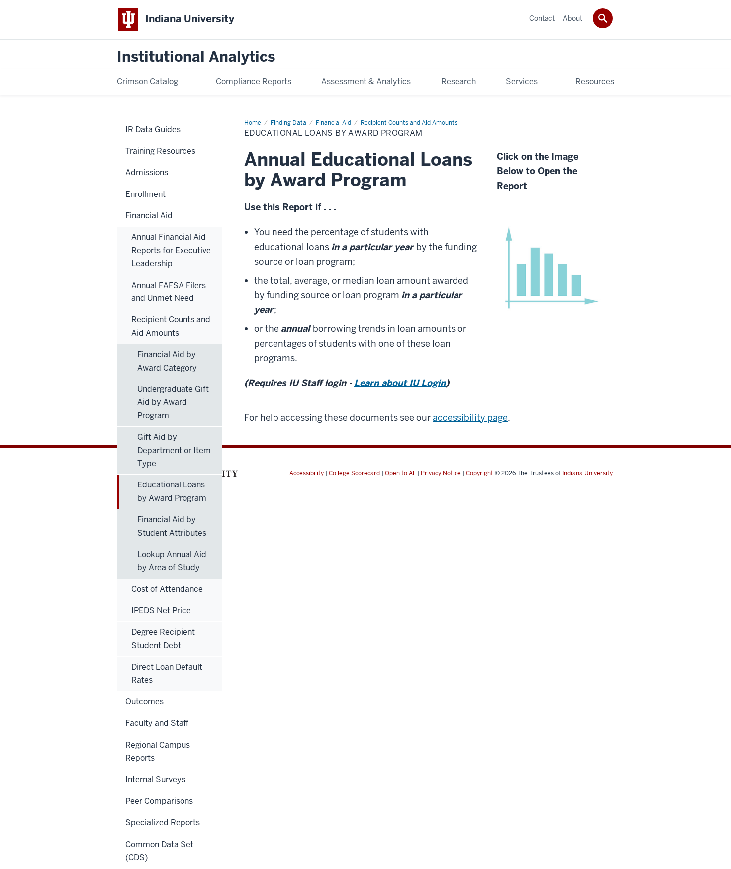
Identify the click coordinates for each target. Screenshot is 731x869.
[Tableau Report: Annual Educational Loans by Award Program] (549, 266)
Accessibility (306, 473)
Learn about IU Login (400, 382)
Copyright (479, 473)
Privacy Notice (441, 473)
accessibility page (470, 417)
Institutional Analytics (196, 57)
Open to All (400, 473)
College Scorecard (354, 473)
